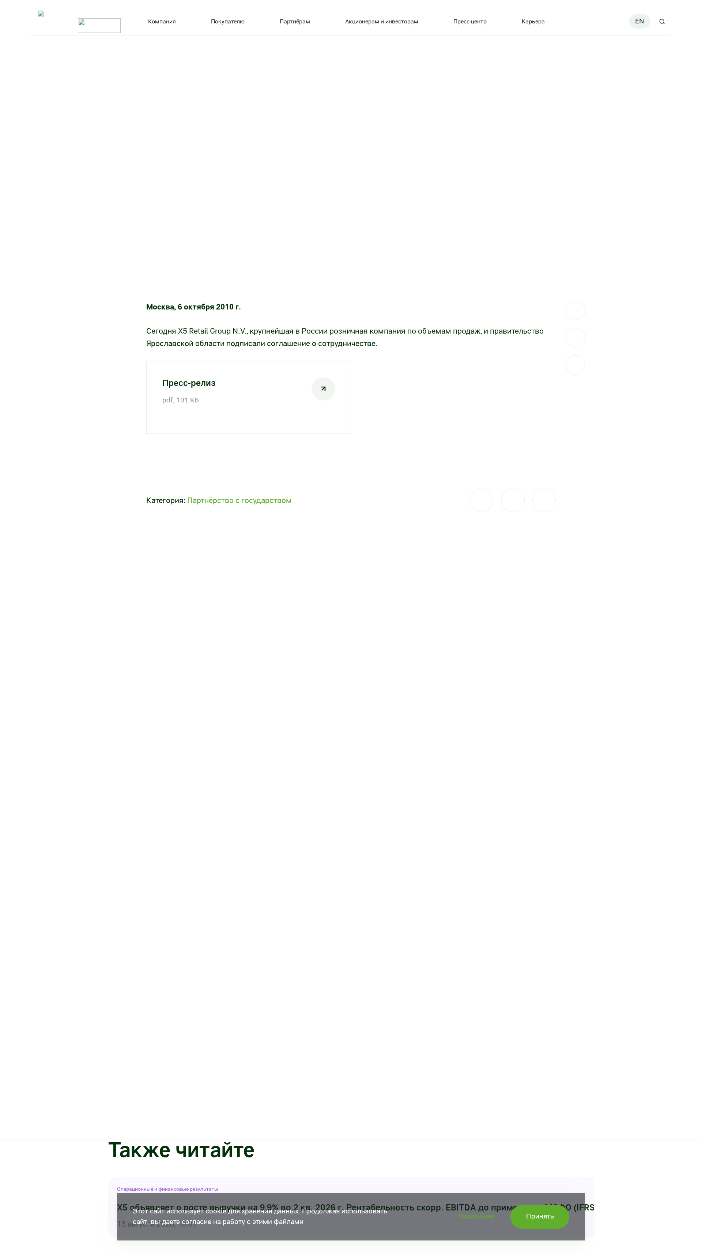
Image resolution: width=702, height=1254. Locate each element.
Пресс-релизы (128, 57)
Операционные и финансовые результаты (167, 1189)
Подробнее (476, 1216)
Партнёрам (295, 21)
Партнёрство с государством (239, 500)
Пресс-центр (470, 21)
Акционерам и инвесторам (381, 21)
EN (639, 21)
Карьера (533, 21)
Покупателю (228, 21)
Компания (162, 21)
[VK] (575, 337)
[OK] (575, 365)
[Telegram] (575, 310)
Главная (41, 57)
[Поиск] (662, 21)
